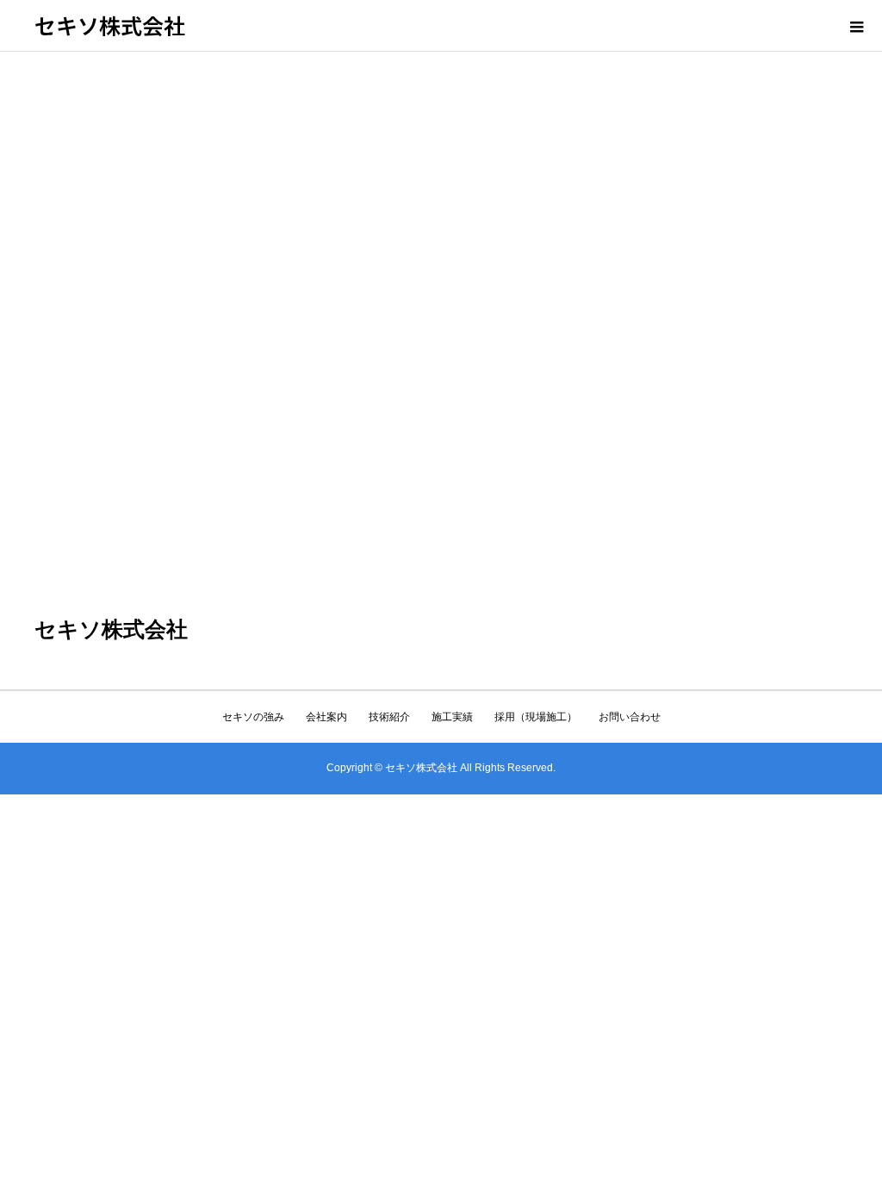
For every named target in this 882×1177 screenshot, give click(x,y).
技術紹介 (389, 717)
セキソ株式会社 (109, 24)
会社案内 (326, 717)
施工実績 (452, 717)
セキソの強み (253, 717)
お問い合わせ (630, 717)
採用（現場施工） (535, 717)
